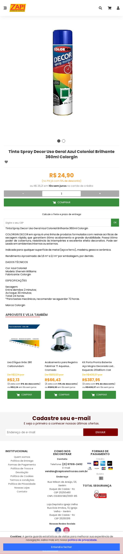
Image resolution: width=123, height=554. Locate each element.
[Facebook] (58, 530)
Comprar (63, 202)
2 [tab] (63, 141)
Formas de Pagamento (22, 464)
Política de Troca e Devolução (22, 470)
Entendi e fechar (61, 547)
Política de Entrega (22, 460)
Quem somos (22, 457)
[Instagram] (66, 530)
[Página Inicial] (16, 8)
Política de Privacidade (22, 483)
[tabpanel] (61, 80)
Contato (22, 491)
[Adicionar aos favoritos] (6, 162)
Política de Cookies (22, 476)
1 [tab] (58, 141)
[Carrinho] (109, 9)
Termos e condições (22, 480)
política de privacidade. (82, 540)
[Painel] (118, 9)
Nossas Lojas (22, 487)
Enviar (100, 432)
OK (115, 222)
